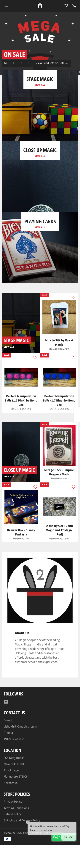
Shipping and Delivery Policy (22, 820)
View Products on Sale (52, 63)
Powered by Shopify (40, 833)
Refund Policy (13, 814)
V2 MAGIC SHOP (20, 833)
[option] (40, 43)
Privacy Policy (13, 801)
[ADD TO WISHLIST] (73, 297)
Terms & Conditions (16, 808)
